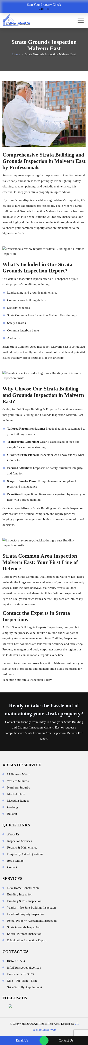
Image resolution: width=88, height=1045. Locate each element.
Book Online (15, 860)
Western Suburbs (18, 781)
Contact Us (66, 1040)
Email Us (22, 1040)
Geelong (12, 807)
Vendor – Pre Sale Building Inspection (31, 907)
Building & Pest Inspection (24, 901)
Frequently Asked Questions (25, 854)
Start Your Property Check (44, 6)
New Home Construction (23, 888)
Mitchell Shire (16, 794)
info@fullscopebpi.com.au (24, 967)
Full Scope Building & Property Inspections (49, 216)
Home (16, 54)
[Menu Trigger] (81, 20)
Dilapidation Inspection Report (26, 940)
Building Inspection (19, 894)
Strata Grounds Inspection (23, 927)
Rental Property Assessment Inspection (32, 920)
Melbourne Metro (18, 774)
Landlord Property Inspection (26, 914)
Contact (10, 722)
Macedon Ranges (18, 800)
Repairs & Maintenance (22, 847)
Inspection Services (19, 841)
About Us (13, 834)
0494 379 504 (16, 961)
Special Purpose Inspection (24, 933)
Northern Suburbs (18, 787)
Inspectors (46, 454)
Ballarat (12, 813)
